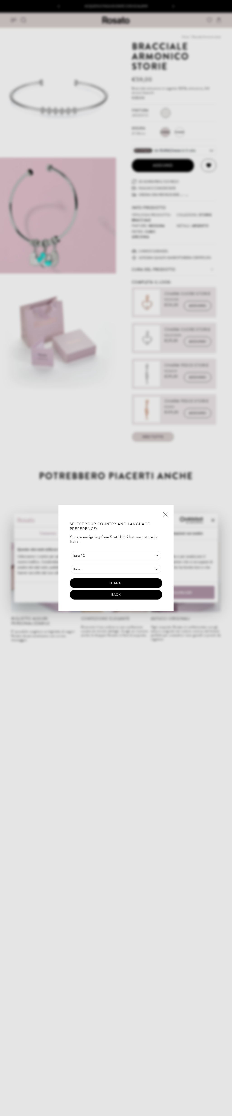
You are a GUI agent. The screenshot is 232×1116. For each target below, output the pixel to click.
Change (116, 583)
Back (116, 594)
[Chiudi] (165, 513)
